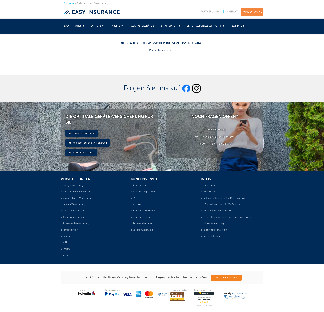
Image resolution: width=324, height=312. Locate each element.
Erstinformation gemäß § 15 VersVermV (224, 198)
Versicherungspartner (144, 192)
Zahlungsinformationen (215, 230)
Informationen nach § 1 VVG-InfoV (221, 204)
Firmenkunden (70, 230)
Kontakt (137, 204)
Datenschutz (209, 192)
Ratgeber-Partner (142, 217)
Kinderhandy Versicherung (77, 192)
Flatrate (67, 236)
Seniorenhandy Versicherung (78, 198)
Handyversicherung (73, 185)
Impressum (209, 185)
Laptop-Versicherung (74, 204)
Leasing (67, 249)
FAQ (135, 198)
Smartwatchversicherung (76, 223)
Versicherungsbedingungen (217, 211)
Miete (66, 255)
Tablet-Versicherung (74, 211)
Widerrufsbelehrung (213, 223)
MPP (65, 242)
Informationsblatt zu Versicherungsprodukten (227, 217)
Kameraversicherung (74, 217)
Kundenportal (140, 185)
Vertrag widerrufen (143, 230)
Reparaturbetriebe (142, 223)
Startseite (69, 3)
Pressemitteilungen (213, 236)
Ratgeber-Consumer (144, 211)
